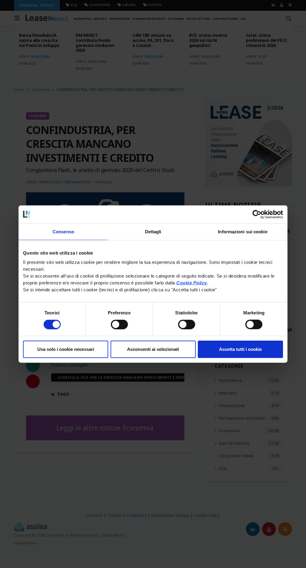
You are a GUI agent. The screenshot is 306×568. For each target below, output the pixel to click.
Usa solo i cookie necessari (65, 349)
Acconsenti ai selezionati (153, 349)
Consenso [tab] (63, 231)
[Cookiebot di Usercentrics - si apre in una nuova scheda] (257, 214)
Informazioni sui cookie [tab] (242, 231)
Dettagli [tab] (153, 231)
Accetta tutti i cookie (240, 349)
